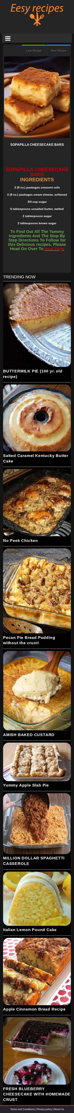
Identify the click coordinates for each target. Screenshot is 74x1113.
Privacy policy (45, 1109)
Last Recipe (34, 50)
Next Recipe (58, 50)
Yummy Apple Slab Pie (26, 785)
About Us (59, 1109)
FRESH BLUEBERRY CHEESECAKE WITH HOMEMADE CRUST (37, 1094)
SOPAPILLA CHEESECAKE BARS (37, 144)
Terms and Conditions (22, 1109)
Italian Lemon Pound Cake (30, 930)
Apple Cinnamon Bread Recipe (34, 1009)
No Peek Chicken (20, 540)
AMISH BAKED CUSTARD (28, 735)
